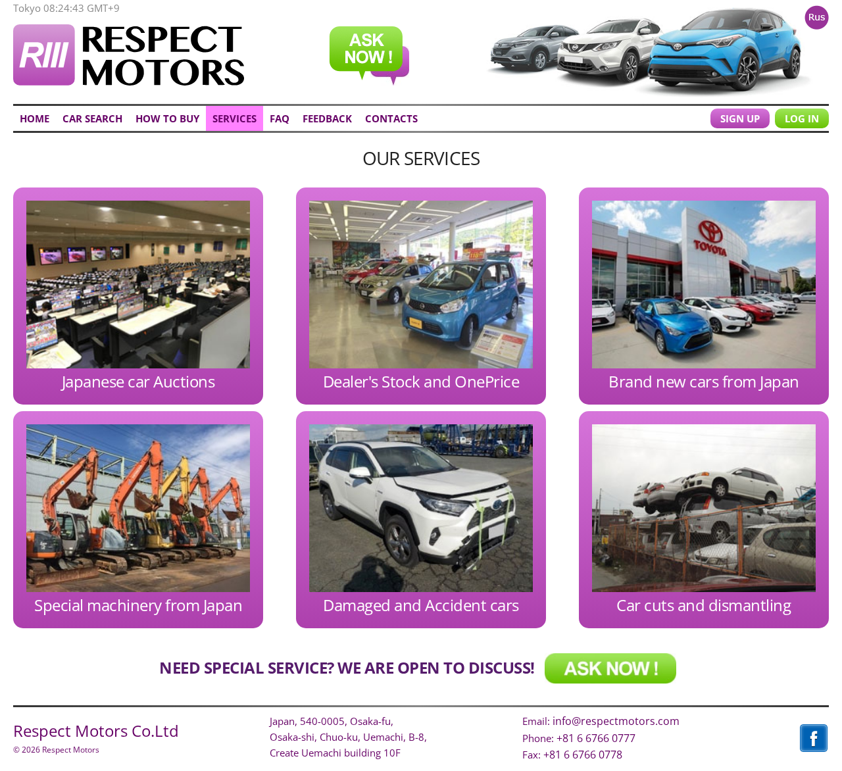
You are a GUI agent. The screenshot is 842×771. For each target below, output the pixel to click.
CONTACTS (391, 118)
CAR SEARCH (92, 118)
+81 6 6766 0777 (596, 738)
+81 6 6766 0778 (582, 754)
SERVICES (234, 118)
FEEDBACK (327, 118)
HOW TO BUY (167, 118)
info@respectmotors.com (616, 721)
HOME (34, 118)
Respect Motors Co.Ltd (96, 730)
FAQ (279, 118)
